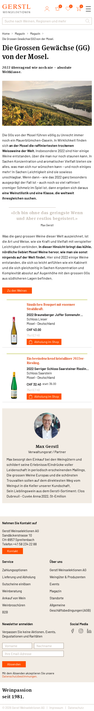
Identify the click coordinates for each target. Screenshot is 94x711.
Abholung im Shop (46, 342)
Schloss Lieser (37, 319)
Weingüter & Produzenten (67, 577)
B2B (5, 612)
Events (54, 584)
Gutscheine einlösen (16, 584)
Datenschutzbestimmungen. (19, 676)
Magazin (20, 33)
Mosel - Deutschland (41, 323)
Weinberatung (12, 591)
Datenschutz (76, 707)
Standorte (57, 598)
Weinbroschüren (13, 605)
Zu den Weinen (17, 290)
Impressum (56, 707)
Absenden (14, 664)
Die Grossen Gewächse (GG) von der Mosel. (28, 38)
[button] (87, 21)
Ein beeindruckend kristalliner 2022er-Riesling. (56, 360)
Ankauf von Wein (14, 598)
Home (6, 33)
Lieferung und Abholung (18, 577)
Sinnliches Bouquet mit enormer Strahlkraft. (51, 306)
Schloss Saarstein (39, 373)
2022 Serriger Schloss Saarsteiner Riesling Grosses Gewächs (57, 369)
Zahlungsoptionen (14, 570)
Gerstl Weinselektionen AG (68, 570)
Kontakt (12, 551)
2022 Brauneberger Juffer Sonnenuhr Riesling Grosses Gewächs (53, 315)
